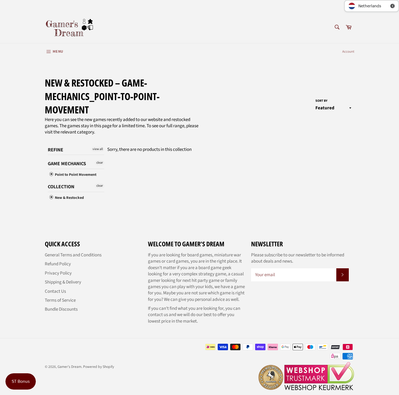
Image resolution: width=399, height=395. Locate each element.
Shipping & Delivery (63, 282)
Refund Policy (58, 264)
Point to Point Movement (75, 174)
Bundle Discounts (61, 309)
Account (348, 51)
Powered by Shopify (98, 366)
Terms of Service (60, 300)
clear (99, 162)
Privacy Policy (58, 273)
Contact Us (55, 291)
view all (98, 149)
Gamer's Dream (69, 366)
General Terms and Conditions (73, 255)
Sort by (321, 101)
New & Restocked (69, 197)
